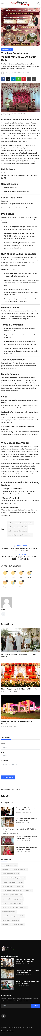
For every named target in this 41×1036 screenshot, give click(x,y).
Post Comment (8, 777)
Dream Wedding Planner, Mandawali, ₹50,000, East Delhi (19, 722)
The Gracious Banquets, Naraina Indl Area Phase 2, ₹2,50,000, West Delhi (20, 549)
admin (17, 812)
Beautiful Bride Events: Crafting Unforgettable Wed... (26, 819)
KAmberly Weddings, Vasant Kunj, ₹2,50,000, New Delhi (18, 655)
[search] (38, 3)
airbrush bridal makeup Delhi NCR (12, 882)
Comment (4, 760)
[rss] (3, 1016)
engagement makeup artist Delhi (12, 903)
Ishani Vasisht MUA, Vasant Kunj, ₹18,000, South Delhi (27, 848)
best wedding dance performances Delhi (20, 535)
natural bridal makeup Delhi (10, 920)
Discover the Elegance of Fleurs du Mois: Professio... (27, 982)
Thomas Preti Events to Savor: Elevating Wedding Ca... (26, 809)
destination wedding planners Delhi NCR (14, 869)
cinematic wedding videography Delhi (13, 878)
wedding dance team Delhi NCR (17, 527)
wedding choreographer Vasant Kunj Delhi (20, 523)
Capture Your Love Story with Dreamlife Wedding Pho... (19, 830)
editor (3, 609)
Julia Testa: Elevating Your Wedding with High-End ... (25, 960)
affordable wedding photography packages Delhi (16, 890)
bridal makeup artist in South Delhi (12, 886)
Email (3, 752)
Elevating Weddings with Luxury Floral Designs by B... (27, 971)
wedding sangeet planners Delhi (17, 531)
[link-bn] (20, 27)
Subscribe (35, 1006)
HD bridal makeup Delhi (9, 865)
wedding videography (8, 912)
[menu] (2, 3)
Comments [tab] (6, 737)
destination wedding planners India (12, 916)
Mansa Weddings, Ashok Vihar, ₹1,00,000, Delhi (19, 689)
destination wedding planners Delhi (12, 924)
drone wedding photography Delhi (12, 899)
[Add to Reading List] (34, 79)
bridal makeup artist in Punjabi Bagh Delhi (14, 907)
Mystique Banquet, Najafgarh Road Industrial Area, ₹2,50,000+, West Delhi (20, 558)
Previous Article (21, 546)
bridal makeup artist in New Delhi (12, 895)
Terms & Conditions (7, 1031)
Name (3, 744)
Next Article (19, 554)
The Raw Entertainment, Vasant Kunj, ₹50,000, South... (26, 837)
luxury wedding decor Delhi (10, 873)
